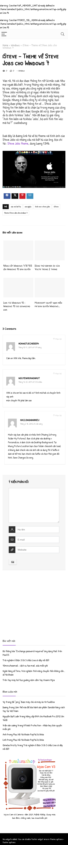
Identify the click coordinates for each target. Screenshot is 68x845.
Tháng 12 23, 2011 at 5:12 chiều (30, 381)
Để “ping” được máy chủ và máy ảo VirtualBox (33, 702)
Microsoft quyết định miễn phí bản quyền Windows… (48, 304)
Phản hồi (58, 339)
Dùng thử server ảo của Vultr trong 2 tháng (47, 267)
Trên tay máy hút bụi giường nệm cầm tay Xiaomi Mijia (29, 680)
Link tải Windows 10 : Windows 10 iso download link (16, 306)
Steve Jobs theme (17, 143)
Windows (15, 45)
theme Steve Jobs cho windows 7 (16, 212)
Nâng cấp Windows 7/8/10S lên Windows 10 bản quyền (17, 267)
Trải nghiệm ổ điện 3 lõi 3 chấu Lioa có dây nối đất (26, 660)
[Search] (62, 34)
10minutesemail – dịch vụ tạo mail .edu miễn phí (25, 665)
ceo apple (28, 206)
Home (5, 45)
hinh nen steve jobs (42, 206)
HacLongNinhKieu (29, 420)
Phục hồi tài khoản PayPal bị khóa (28, 734)
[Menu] (4, 34)
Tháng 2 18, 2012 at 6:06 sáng (31, 423)
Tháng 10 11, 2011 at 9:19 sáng (29, 347)
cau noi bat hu (16, 206)
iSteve (56, 206)
